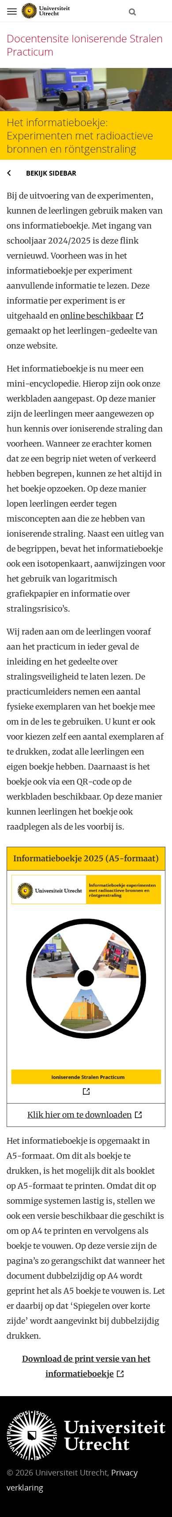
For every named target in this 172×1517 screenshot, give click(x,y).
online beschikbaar (96, 316)
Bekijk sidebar (51, 173)
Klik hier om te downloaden (79, 1115)
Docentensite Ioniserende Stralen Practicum (85, 45)
